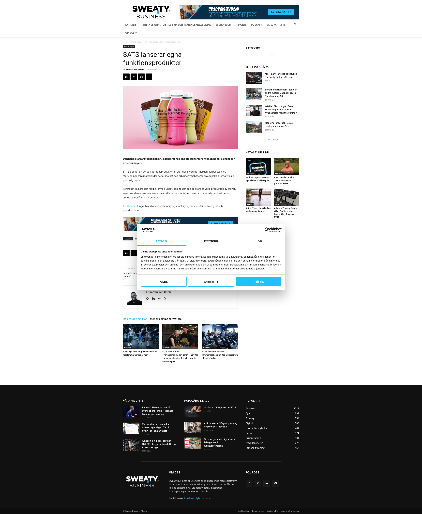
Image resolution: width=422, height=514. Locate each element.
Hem (125, 41)
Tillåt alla (258, 281)
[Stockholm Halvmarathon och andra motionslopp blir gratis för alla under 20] (254, 94)
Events (242, 24)
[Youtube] (275, 483)
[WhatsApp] (141, 76)
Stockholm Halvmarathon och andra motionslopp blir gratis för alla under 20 (281, 93)
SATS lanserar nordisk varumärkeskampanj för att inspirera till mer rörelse (220, 354)
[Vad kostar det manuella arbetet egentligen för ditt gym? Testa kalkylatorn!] (131, 428)
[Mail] (160, 299)
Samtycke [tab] (161, 240)
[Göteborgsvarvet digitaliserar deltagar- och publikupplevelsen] (192, 443)
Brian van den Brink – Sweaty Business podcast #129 (284, 180)
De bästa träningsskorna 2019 (219, 407)
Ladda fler (271, 139)
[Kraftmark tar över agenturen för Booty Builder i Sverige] (254, 78)
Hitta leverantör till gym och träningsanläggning (177, 24)
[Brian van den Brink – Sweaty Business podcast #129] (286, 166)
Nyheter (130, 24)
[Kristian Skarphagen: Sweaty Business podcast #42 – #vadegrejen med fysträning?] (254, 110)
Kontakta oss (258, 511)
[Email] (149, 76)
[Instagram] (148, 299)
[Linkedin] (126, 76)
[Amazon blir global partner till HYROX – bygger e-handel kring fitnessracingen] (131, 445)
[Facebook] (134, 76)
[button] (295, 25)
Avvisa (163, 281)
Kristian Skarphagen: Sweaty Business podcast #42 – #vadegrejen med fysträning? (281, 109)
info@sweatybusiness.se (197, 498)
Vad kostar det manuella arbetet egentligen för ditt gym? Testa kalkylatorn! (156, 427)
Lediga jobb (223, 24)
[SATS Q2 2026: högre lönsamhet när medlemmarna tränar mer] (141, 336)
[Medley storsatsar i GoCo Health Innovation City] (254, 127)
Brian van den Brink (135, 69)
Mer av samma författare (166, 319)
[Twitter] (166, 299)
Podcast (256, 24)
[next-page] (130, 368)
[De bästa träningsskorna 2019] (192, 411)
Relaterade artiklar (135, 319)
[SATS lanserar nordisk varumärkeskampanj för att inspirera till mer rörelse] (220, 336)
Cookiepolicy (243, 511)
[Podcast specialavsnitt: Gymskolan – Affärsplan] (258, 166)
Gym (277, 204)
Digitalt (250, 204)
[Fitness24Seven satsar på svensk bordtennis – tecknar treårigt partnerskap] (131, 411)
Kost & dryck (136, 41)
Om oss (129, 32)
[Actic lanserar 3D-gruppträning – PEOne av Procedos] (192, 427)
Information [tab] (211, 240)
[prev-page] (125, 368)
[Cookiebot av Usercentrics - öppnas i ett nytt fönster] (267, 229)
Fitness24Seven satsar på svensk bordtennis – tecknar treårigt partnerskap (157, 410)
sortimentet (131, 206)
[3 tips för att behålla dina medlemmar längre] (258, 197)
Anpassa (209, 281)
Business (127, 347)
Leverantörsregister (290, 511)
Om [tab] (260, 240)
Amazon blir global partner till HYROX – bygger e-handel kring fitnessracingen (159, 444)
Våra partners (276, 24)
